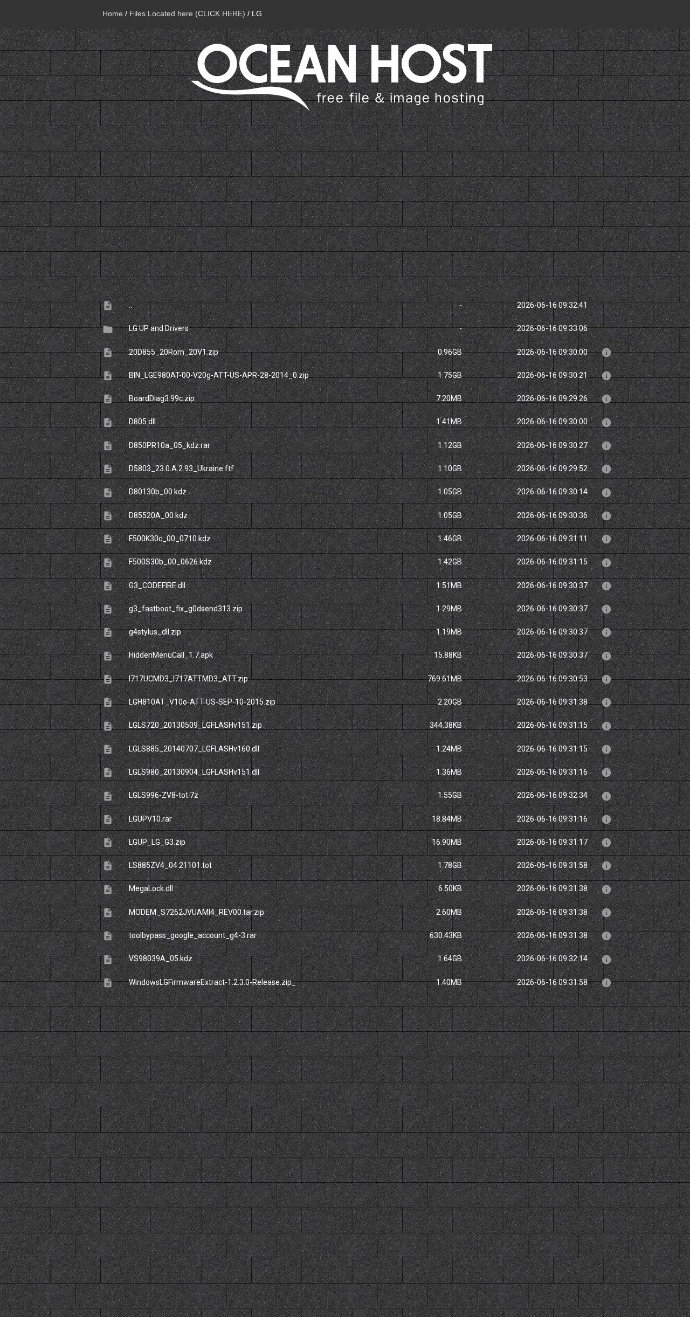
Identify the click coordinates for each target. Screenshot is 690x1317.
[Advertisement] (345, 197)
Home (112, 13)
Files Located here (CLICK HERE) (187, 13)
